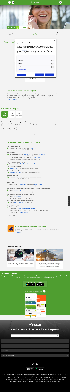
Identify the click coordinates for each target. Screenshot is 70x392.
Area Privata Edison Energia (27, 208)
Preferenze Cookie (28, 386)
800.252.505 (17, 196)
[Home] (9, 2)
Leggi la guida (12, 99)
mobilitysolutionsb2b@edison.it (49, 266)
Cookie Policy (19, 386)
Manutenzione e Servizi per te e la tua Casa (45, 124)
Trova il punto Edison (16, 172)
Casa (4, 115)
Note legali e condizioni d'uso (40, 386)
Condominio (19, 115)
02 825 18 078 (19, 177)
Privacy (12, 386)
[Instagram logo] (37, 364)
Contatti (35, 34)
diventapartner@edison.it (24, 265)
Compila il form (14, 168)
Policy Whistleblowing (54, 386)
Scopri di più (18, 232)
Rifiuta (39, 74)
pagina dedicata (18, 202)
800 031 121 (23, 184)
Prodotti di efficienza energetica (21, 124)
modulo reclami (23, 212)
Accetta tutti (49, 74)
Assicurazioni (6, 128)
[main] (35, 196)
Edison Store (12, 34)
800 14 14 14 (34, 148)
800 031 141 (27, 154)
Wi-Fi (14, 128)
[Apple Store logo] (30, 369)
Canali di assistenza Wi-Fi (27, 164)
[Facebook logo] (33, 364)
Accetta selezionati (21, 74)
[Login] (13, 2)
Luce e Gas (6, 124)
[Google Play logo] (39, 369)
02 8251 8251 (42, 154)
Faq (57, 34)
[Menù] (60, 2)
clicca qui (57, 381)
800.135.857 (17, 190)
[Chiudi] (54, 40)
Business (12, 115)
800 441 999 (37, 157)
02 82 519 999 (38, 184)
